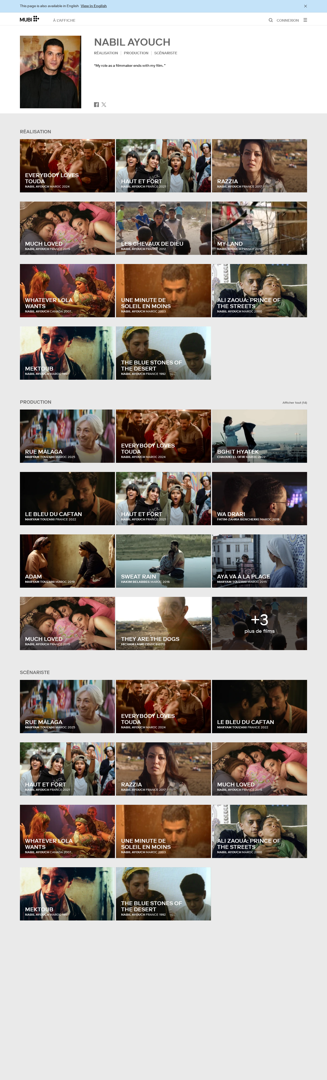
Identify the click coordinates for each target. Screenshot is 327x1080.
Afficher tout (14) (295, 402)
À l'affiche (64, 20)
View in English (94, 6)
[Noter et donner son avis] (106, 183)
